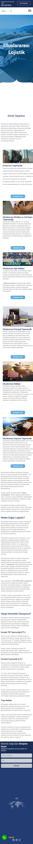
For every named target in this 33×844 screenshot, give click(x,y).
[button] (18, 196)
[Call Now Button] (4, 837)
